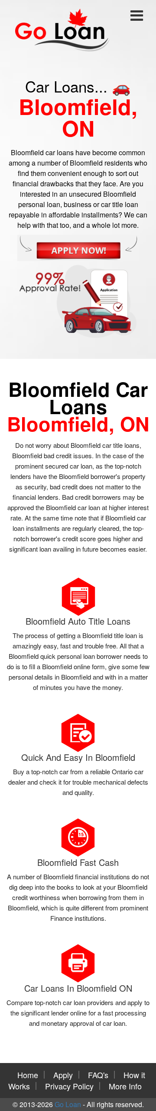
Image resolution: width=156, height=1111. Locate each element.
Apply (63, 1074)
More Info (125, 1086)
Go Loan (68, 1104)
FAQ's (98, 1074)
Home (27, 1074)
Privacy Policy (69, 1086)
